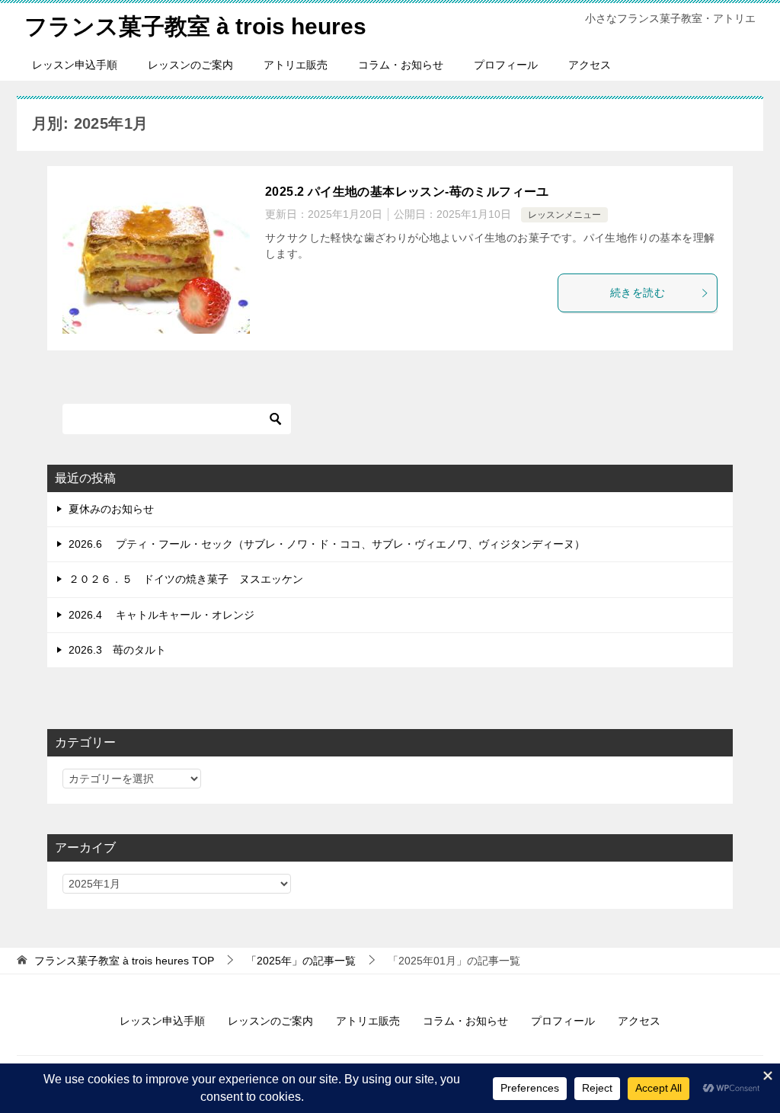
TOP (124, 961)
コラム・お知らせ (400, 65)
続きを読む (637, 292)
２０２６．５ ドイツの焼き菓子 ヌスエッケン (186, 579)
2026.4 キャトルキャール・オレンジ (161, 615)
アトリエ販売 (296, 65)
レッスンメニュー (564, 214)
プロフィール (506, 65)
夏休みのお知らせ (111, 509)
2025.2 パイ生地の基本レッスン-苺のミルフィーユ (407, 191)
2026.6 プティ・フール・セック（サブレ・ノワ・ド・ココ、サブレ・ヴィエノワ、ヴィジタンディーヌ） (327, 544)
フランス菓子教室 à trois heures (195, 26)
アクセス (589, 65)
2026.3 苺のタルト (117, 650)
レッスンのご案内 (190, 65)
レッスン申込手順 (74, 65)
